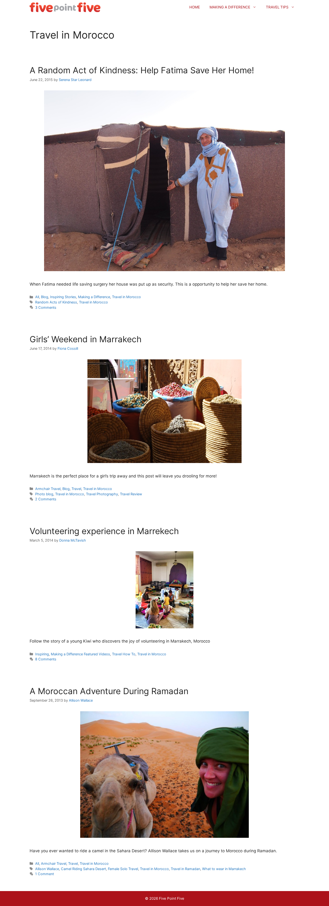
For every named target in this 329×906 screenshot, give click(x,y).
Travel (76, 489)
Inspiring (42, 654)
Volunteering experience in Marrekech (104, 531)
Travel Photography (102, 494)
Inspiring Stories (63, 297)
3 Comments (45, 307)
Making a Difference (230, 7)
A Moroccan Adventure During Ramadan (109, 691)
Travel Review (131, 494)
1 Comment (44, 874)
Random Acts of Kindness (56, 302)
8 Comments (45, 659)
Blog (44, 297)
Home (194, 7)
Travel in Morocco (126, 297)
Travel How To (123, 654)
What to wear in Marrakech (224, 869)
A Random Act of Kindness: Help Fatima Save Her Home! (142, 70)
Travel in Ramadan (185, 869)
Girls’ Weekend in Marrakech (86, 339)
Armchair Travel (47, 489)
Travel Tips (277, 7)
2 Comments (45, 499)
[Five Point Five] (65, 7)
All (37, 297)
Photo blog (44, 494)
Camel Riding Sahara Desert (83, 869)
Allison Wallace (47, 869)
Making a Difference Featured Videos (80, 654)
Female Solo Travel (123, 869)
